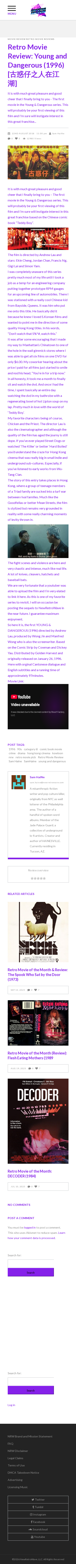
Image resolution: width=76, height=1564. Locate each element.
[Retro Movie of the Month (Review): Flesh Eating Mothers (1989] (38, 1023)
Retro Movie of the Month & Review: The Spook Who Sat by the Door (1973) (38, 975)
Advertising (15, 1479)
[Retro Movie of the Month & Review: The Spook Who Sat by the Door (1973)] (38, 932)
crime (12, 753)
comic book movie (51, 749)
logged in (30, 1227)
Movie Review (17, 39)
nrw (11, 757)
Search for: (14, 1255)
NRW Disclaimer (18, 1451)
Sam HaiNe (58, 133)
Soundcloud (40, 1529)
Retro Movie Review (50, 757)
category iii (31, 749)
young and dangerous (52, 761)
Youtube (39, 1536)
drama (21, 753)
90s (19, 749)
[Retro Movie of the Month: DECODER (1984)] (38, 1121)
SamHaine (30, 761)
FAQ (10, 1443)
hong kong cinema (38, 753)
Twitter (39, 1499)
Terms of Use (16, 1465)
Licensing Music (18, 1487)
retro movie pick (26, 757)
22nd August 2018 (23, 133)
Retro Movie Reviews (40, 39)
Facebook (38, 1522)
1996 (12, 749)
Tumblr (39, 1507)
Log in (11, 1405)
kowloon (57, 753)
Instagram (39, 1514)
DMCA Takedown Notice (23, 1472)
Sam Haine (15, 761)
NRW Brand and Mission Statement (30, 1436)
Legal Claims (15, 1458)
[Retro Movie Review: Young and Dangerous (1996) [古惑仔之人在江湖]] (19, 782)
